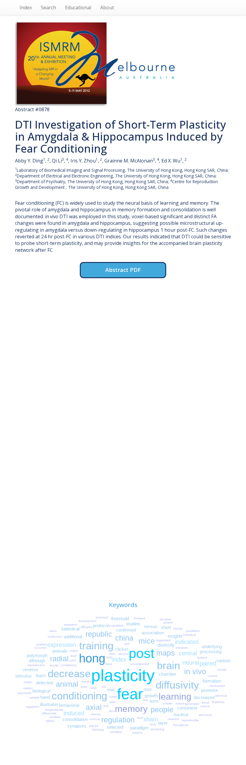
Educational (78, 7)
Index (26, 7)
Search (48, 7)
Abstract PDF (123, 269)
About (107, 7)
